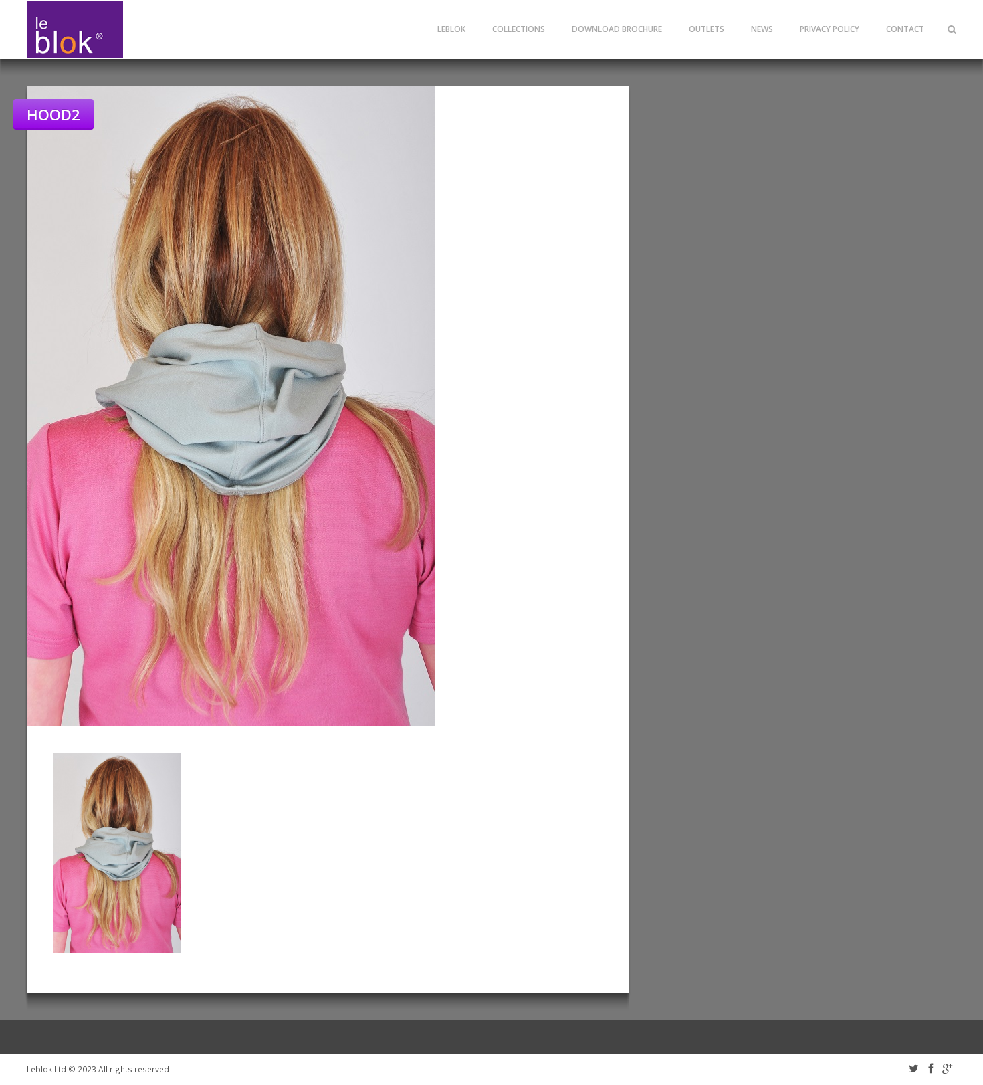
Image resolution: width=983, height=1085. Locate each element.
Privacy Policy (829, 29)
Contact (905, 29)
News (762, 29)
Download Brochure (617, 29)
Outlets (706, 29)
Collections (518, 29)
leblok (451, 29)
